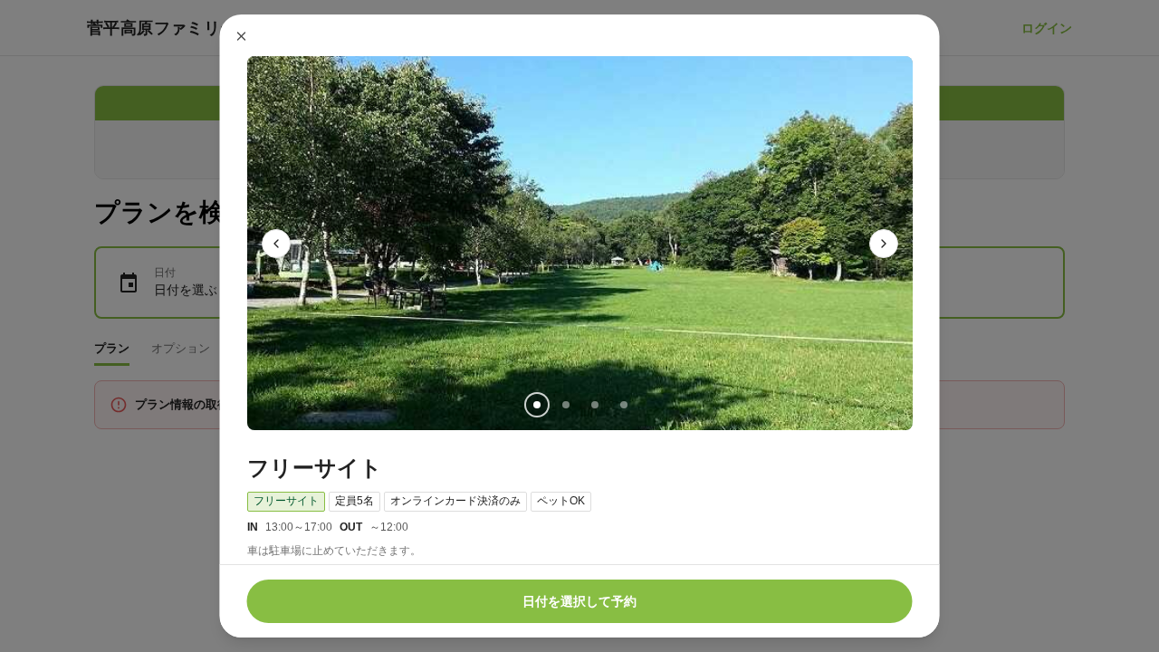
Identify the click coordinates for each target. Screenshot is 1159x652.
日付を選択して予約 (579, 601)
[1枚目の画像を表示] (536, 405)
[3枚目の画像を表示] (594, 405)
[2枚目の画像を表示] (565, 405)
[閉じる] (242, 36)
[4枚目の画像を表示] (623, 405)
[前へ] (276, 243)
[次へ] (883, 243)
